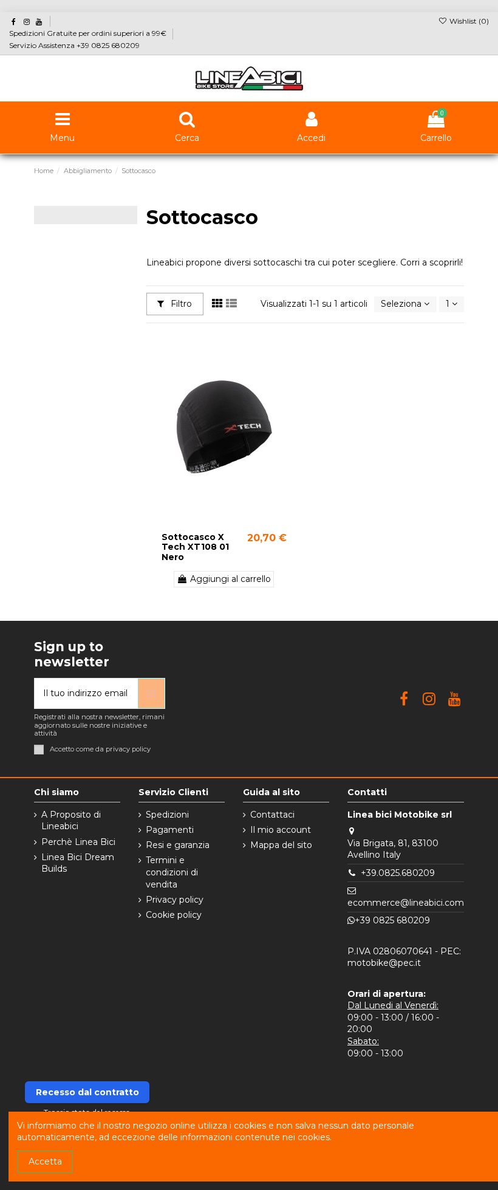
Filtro (180, 303)
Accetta (45, 1161)
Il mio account (280, 829)
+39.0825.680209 (398, 872)
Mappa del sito (281, 844)
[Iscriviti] (151, 693)
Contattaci (272, 814)
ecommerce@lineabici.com (405, 902)
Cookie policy (174, 914)
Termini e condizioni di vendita (172, 872)
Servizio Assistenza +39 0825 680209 (74, 45)
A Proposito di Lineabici (71, 820)
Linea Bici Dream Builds (77, 863)
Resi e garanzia (178, 844)
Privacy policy (174, 899)
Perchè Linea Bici (78, 841)
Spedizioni (167, 814)
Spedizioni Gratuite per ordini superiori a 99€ (88, 33)
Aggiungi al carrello (230, 578)
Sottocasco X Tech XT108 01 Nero (195, 547)
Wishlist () (468, 21)
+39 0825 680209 (392, 920)
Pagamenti (170, 829)
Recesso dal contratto (87, 1092)
